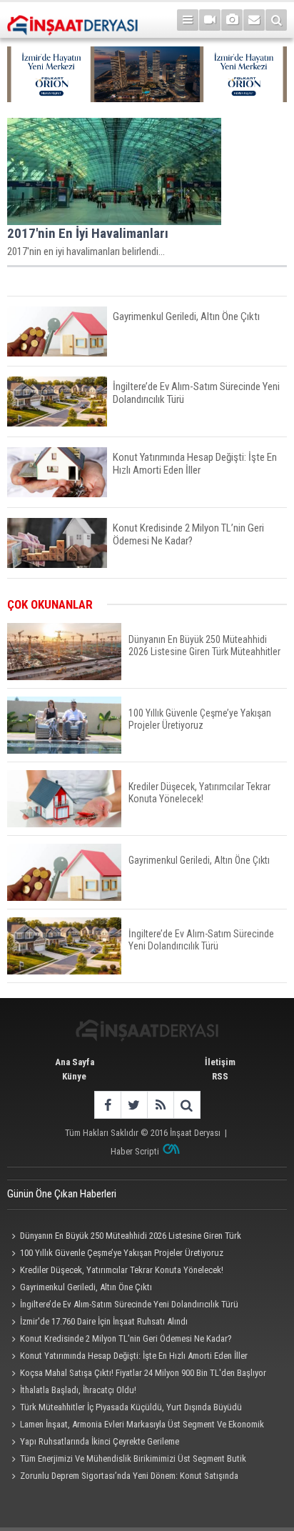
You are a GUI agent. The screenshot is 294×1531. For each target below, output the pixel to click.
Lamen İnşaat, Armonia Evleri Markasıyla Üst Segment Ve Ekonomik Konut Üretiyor (135, 1426)
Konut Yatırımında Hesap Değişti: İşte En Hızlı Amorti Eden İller (134, 1355)
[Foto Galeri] (232, 20)
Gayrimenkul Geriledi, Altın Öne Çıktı (86, 1287)
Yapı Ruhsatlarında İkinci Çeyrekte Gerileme (99, 1441)
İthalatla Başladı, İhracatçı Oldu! (78, 1390)
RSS (220, 1076)
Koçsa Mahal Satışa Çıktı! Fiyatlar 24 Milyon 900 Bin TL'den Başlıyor (143, 1372)
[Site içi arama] (276, 20)
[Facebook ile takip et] (107, 1105)
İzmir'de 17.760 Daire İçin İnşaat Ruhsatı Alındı (104, 1321)
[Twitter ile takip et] (134, 1105)
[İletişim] (254, 20)
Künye (74, 1076)
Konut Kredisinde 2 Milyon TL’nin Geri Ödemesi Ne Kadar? (126, 1338)
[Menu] (187, 20)
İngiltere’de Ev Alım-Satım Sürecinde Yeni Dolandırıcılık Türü (129, 1304)
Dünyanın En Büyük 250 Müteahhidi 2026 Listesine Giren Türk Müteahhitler (124, 1237)
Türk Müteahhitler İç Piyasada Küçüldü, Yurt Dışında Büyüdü (131, 1407)
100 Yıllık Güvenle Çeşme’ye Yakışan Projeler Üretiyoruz (121, 1252)
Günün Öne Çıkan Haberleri (61, 1193)
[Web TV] (209, 20)
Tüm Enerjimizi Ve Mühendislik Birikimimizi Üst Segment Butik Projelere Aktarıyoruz (126, 1460)
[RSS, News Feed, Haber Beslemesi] (160, 1105)
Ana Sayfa (74, 1062)
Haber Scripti (135, 1151)
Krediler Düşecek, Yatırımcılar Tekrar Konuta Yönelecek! (121, 1270)
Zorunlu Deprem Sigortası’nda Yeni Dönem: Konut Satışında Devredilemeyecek (122, 1477)
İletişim (220, 1062)
